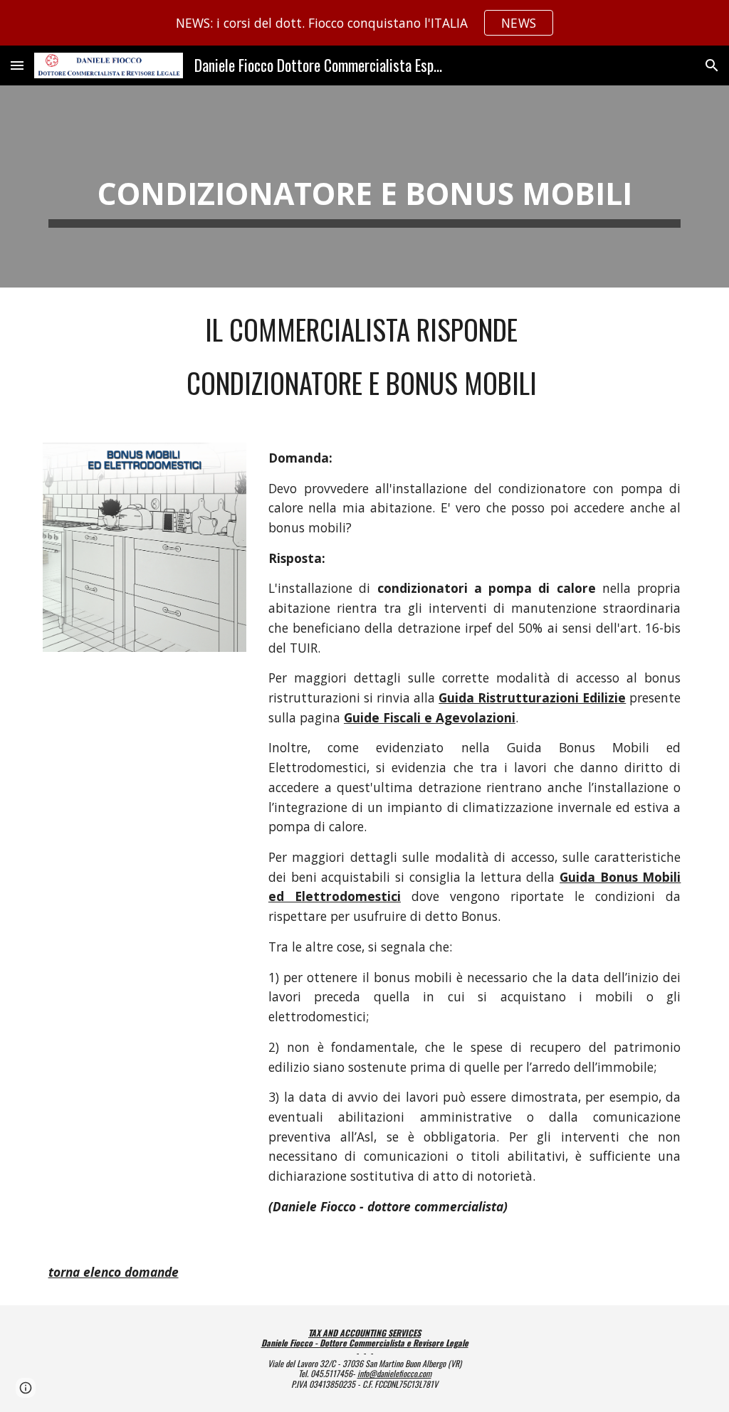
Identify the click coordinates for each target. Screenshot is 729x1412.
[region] (364, 23)
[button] (17, 65)
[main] (365, 186)
